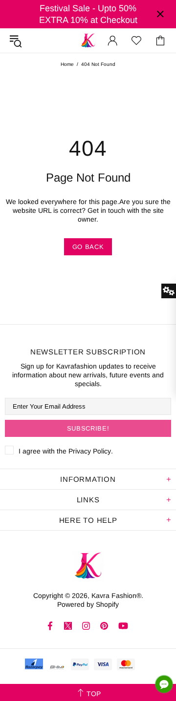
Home (67, 64)
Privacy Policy (89, 451)
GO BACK (88, 246)
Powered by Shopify (88, 604)
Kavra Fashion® (88, 40)
